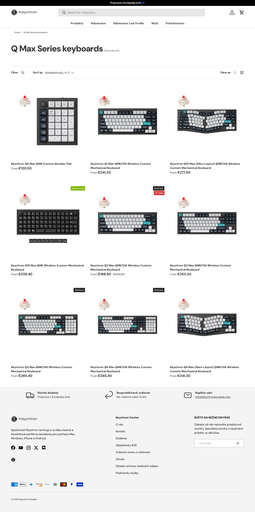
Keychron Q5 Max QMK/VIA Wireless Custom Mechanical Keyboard (41, 369)
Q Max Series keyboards (35, 32)
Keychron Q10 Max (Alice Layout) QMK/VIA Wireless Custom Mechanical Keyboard (205, 166)
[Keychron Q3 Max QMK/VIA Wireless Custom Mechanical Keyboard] (207, 223)
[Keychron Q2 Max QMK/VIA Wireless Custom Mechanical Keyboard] (127, 223)
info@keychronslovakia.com (212, 397)
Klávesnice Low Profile (128, 23)
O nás (119, 424)
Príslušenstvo (175, 23)
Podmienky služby (127, 473)
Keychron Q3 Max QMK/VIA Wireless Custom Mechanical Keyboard (200, 267)
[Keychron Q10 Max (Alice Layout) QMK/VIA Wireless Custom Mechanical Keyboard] (207, 121)
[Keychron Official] (13, 460)
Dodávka (121, 438)
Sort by (38, 72)
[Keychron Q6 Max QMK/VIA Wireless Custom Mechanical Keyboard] (127, 325)
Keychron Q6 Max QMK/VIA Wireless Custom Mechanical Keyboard (121, 369)
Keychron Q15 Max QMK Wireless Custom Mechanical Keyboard (47, 267)
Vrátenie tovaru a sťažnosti (133, 452)
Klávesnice (98, 23)
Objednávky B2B (126, 445)
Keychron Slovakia (28, 499)
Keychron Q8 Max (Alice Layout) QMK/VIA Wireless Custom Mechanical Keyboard (204, 369)
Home (17, 32)
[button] (242, 12)
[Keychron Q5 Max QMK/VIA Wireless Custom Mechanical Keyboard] (48, 325)
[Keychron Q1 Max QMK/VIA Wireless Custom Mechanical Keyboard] (127, 121)
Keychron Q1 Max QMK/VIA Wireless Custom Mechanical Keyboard (121, 166)
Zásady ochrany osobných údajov (137, 466)
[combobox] (131, 12)
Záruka (120, 459)
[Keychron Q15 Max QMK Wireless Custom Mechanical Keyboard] (48, 223)
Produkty (77, 23)
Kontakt (120, 431)
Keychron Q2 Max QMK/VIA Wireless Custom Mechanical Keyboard (121, 267)
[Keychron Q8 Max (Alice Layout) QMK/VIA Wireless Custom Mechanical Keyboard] (207, 325)
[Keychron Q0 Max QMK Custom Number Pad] (48, 121)
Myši (155, 23)
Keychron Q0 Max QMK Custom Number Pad (41, 164)
